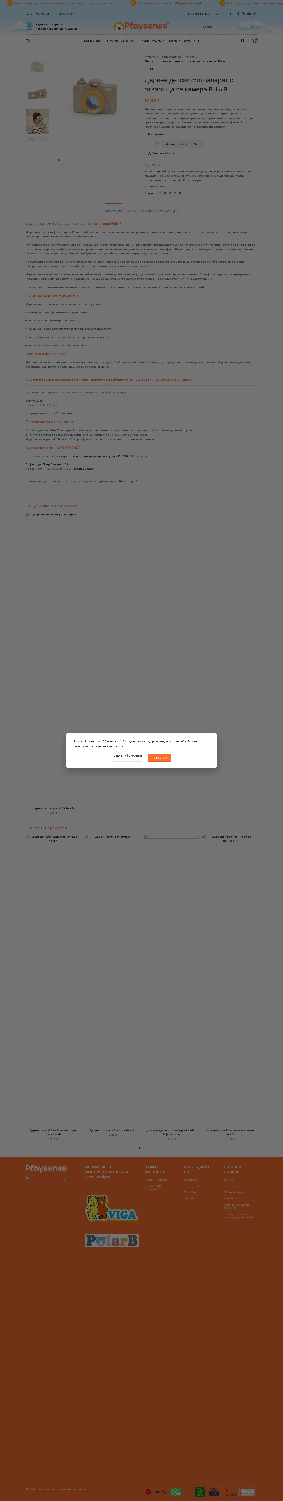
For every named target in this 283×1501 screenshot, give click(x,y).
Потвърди (159, 758)
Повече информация (127, 756)
